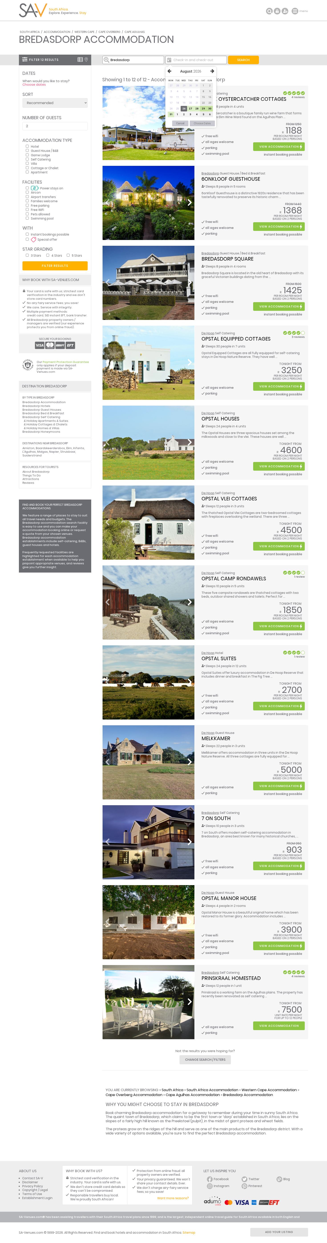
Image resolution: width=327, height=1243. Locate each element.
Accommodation (57, 32)
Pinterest (255, 1186)
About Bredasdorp (36, 472)
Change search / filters (205, 1059)
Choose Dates (202, 123)
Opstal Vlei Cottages (229, 498)
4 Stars (56, 255)
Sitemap (189, 1233)
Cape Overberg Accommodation (134, 1094)
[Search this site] (269, 11)
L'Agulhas (29, 452)
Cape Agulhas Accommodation (193, 1094)
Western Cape (84, 32)
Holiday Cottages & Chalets (46, 424)
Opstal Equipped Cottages (236, 338)
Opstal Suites (219, 658)
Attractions (30, 479)
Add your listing (279, 1232)
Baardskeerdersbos (50, 448)
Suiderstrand (32, 455)
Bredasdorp (210, 173)
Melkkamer (216, 738)
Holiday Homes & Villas (42, 428)
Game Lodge (40, 155)
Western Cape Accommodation (269, 1089)
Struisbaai (67, 452)
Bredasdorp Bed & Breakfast (43, 413)
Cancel (180, 123)
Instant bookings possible (50, 234)
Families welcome (44, 201)
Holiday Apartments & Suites (47, 421)
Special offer (47, 239)
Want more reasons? (173, 1198)
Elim (69, 448)
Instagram (221, 1186)
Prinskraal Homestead (231, 978)
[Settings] (285, 11)
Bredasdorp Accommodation (248, 1094)
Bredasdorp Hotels (36, 406)
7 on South (216, 818)
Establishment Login (37, 1198)
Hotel (35, 146)
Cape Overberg (109, 32)
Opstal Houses (220, 418)
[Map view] (86, 59)
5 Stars (77, 255)
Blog (286, 1179)
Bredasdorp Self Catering (41, 417)
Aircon (36, 192)
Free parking (40, 205)
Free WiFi (37, 210)
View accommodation (279, 147)
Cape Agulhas (135, 32)
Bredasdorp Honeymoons (41, 432)
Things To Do (31, 475)
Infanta (78, 448)
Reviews (28, 483)
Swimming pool (42, 218)
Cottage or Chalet (45, 168)
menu (295, 11)
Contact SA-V (32, 1178)
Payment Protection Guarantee (66, 362)
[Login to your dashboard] (277, 11)
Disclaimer (30, 1182)
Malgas (42, 452)
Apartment (39, 172)
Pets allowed (40, 214)
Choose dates (34, 84)
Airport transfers (43, 197)
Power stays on (51, 188)
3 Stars (36, 255)
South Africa (30, 32)
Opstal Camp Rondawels (234, 578)
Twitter (253, 1179)
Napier (54, 452)
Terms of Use (32, 1194)
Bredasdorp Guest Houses (41, 410)
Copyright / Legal (35, 1190)
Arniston (28, 448)
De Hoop (208, 333)
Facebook (221, 1179)
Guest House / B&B (44, 151)
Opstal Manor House (229, 898)
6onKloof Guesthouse (231, 178)
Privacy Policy (32, 1186)
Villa (34, 163)
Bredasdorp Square (227, 258)
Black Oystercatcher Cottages (244, 99)
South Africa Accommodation (212, 1089)
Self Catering (41, 159)
